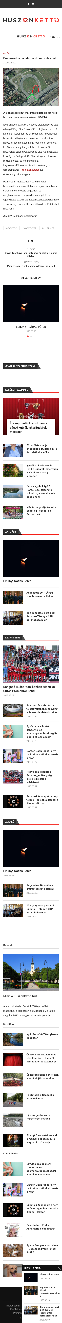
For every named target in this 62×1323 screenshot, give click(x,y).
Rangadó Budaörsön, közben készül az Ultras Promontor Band (29, 689)
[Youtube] (33, 4)
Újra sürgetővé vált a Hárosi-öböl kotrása (38, 1117)
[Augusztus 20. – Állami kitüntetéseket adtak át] (13, 890)
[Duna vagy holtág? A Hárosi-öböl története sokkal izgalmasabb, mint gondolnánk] (13, 491)
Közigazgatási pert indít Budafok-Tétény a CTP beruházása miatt (40, 909)
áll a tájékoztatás (30, 169)
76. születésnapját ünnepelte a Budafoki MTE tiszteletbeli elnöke (42, 449)
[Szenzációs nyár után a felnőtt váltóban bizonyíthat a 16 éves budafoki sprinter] (13, 710)
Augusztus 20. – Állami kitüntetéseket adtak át (40, 887)
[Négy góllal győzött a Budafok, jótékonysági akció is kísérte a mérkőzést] (13, 777)
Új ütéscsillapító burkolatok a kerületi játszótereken (42, 1076)
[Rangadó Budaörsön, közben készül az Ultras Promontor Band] (31, 664)
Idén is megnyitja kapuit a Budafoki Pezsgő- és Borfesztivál (41, 511)
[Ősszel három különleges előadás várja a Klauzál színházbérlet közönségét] (13, 1059)
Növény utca (29, 228)
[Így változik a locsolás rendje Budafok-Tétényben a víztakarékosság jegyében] (13, 470)
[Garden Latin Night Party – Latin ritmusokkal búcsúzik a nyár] (13, 756)
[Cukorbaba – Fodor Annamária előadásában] (13, 1230)
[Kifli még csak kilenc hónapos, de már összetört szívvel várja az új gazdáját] (13, 1270)
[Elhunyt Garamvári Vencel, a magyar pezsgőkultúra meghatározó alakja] (13, 1140)
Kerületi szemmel (19, 1309)
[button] (6, 311)
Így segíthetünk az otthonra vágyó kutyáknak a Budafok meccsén (28, 427)
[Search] (58, 37)
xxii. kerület (48, 228)
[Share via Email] (32, 241)
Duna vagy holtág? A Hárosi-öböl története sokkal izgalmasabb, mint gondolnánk (41, 491)
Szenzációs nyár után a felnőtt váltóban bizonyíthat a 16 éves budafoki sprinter (42, 709)
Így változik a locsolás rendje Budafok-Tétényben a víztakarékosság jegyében (42, 471)
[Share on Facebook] (28, 241)
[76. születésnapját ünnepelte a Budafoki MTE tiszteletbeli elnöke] (13, 450)
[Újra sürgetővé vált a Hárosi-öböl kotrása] (13, 1120)
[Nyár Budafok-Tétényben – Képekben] (13, 1039)
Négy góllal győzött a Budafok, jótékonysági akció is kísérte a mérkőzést (39, 777)
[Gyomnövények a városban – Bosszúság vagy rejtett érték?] (13, 1250)
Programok (19, 1312)
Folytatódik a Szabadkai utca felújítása (40, 1096)
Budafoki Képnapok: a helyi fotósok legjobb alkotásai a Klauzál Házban (42, 800)
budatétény (11, 228)
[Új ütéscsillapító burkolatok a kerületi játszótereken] (13, 1079)
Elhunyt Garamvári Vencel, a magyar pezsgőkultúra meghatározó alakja (42, 1139)
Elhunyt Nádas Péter (31, 326)
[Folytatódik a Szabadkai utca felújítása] (13, 1100)
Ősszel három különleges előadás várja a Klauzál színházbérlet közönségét (41, 1058)
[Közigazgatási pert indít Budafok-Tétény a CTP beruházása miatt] (13, 910)
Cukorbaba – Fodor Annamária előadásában (40, 1227)
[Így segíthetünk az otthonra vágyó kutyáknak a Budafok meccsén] (31, 416)
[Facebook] (28, 4)
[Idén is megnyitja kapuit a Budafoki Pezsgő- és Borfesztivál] (13, 512)
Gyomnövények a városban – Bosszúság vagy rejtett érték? (42, 1249)
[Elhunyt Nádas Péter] (31, 303)
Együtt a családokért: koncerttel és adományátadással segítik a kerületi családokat (41, 731)
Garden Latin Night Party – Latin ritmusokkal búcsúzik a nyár (42, 754)
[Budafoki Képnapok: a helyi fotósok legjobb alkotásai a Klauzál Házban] (13, 801)
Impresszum (13, 1305)
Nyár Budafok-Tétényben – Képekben (42, 1036)
